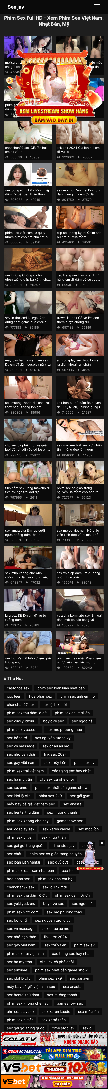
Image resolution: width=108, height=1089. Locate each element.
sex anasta (72, 804)
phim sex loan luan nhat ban (61, 688)
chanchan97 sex (21, 704)
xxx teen (14, 696)
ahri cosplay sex (20, 829)
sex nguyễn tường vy (53, 738)
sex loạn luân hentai (23, 862)
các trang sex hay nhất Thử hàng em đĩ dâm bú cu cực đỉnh (78, 279)
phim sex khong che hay (28, 821)
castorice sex (18, 688)
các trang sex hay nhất (71, 771)
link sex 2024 (55, 754)
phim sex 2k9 (50, 796)
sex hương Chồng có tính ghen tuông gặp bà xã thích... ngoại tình (27, 279)
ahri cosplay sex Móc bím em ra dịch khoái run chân (79, 362)
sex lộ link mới (55, 704)
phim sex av (84, 762)
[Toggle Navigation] (97, 6)
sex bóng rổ (17, 738)
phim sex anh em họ (77, 696)
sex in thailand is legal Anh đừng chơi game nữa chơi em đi (27, 322)
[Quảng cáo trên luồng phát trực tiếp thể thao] (54, 1081)
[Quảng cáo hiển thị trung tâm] (54, 86)
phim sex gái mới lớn (72, 713)
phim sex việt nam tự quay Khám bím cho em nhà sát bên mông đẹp (28, 237)
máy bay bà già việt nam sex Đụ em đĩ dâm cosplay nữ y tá (28, 362)
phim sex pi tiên (20, 837)
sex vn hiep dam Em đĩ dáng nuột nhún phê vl (78, 575)
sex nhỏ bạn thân (21, 754)
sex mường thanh (62, 812)
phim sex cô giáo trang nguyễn (55, 854)
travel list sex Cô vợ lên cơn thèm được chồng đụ (78, 320)
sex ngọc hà (82, 721)
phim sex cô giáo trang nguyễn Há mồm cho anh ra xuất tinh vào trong (77, 492)
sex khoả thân (53, 837)
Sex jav (16, 7)
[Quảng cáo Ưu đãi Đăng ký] (54, 1053)
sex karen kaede (56, 829)
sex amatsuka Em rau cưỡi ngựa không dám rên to (25, 533)
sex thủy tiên (55, 762)
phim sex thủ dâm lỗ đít (27, 713)
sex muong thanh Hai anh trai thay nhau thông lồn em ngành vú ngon (27, 407)
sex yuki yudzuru (21, 721)
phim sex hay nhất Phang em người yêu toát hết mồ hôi (79, 660)
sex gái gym (80, 796)
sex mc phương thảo (64, 729)
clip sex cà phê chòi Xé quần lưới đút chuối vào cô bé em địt (26, 449)
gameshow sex (70, 821)
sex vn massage (20, 746)
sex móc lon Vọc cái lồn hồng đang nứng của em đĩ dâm (79, 192)
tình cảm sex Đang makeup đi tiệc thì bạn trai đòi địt (27, 490)
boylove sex (53, 721)
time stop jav (63, 845)
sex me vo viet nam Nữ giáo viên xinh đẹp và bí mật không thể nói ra (79, 535)
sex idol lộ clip (19, 796)
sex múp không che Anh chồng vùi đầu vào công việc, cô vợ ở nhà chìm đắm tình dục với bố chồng (27, 579)
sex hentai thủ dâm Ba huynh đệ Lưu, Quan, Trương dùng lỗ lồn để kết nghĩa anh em (79, 407)
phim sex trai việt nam (25, 771)
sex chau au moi (56, 746)
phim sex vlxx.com (23, 729)
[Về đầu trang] (97, 1083)
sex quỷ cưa (58, 862)
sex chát (14, 854)
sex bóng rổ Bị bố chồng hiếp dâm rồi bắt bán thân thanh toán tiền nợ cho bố (27, 194)
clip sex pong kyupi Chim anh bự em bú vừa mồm (79, 235)
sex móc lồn (88, 829)
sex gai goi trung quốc (25, 845)
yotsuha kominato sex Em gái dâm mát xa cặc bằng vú (79, 618)
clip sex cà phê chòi (57, 779)
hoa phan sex (40, 696)
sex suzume (17, 787)
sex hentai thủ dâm (23, 812)
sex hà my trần (19, 779)
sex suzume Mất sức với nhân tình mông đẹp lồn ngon (79, 447)
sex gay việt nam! (21, 762)
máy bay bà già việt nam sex (31, 804)
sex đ (87, 1028)
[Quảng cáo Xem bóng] (54, 1039)
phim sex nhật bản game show (61, 787)
